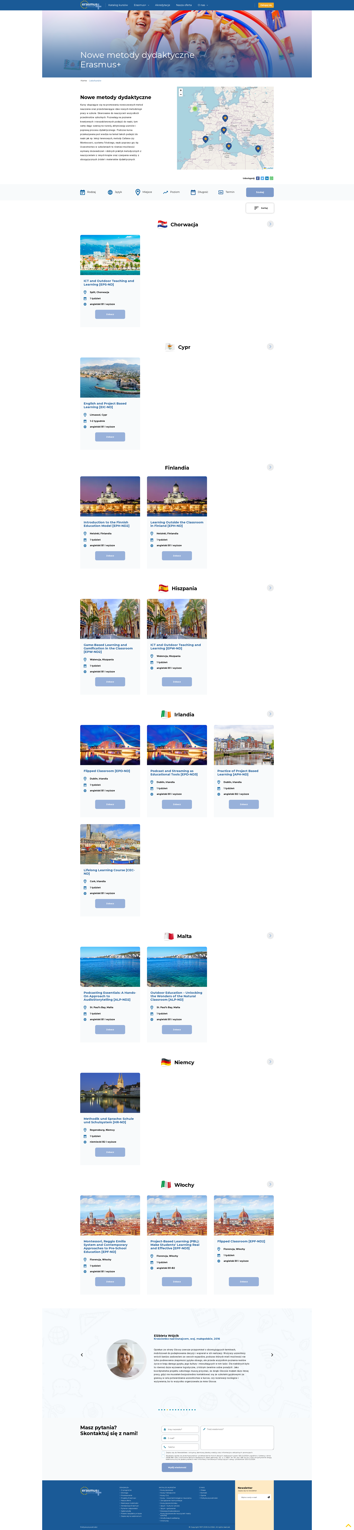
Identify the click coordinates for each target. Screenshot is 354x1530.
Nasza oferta (184, 5)
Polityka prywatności (209, 1498)
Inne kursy (164, 1521)
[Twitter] (262, 178)
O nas (201, 5)
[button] (258, 149)
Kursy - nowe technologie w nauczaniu (176, 1498)
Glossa (203, 1490)
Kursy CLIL (164, 1495)
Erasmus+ (140, 5)
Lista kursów (95, 81)
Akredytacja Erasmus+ (130, 1506)
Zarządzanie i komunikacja (171, 1501)
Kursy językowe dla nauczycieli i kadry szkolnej (175, 1514)
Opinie (203, 1495)
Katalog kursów (118, 5)
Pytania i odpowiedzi (129, 1508)
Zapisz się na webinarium (131, 1516)
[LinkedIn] (267, 178)
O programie (126, 1490)
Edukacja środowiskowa (170, 1511)
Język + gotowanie (167, 1508)
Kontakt (204, 1493)
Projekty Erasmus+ (128, 1498)
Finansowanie (126, 1495)
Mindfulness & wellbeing (169, 1518)
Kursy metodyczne (167, 1493)
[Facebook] (258, 178)
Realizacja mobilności (129, 1503)
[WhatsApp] (271, 178)
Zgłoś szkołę (126, 1511)
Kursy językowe (166, 1490)
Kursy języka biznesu (168, 1503)
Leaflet (269, 168)
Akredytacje (162, 5)
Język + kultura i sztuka (169, 1506)
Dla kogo (124, 1493)
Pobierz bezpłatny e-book (131, 1514)
